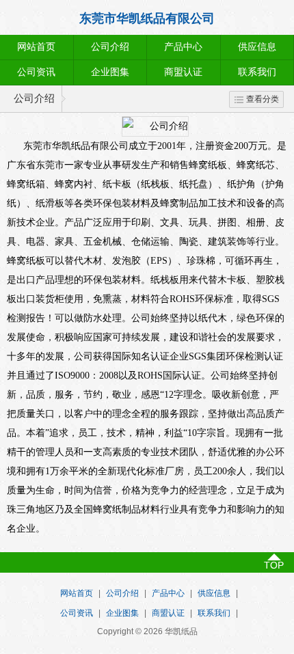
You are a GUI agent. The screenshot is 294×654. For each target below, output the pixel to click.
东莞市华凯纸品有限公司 (147, 18)
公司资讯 (36, 72)
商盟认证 (183, 72)
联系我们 (214, 613)
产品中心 (183, 47)
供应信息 (214, 593)
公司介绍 (110, 47)
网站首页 (36, 47)
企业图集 (110, 72)
